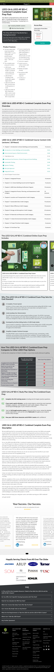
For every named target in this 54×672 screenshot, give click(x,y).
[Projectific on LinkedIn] (44, 649)
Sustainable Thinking (10, 162)
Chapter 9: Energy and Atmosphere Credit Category (28, 210)
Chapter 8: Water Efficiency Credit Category (28, 206)
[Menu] (0, 4)
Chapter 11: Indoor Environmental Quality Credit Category (28, 219)
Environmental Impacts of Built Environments (16, 153)
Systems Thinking (9, 165)
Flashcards (14, 656)
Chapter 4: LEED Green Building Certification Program (28, 187)
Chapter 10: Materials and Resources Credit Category (28, 214)
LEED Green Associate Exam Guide (36, 637)
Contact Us (45, 634)
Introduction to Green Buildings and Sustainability (17, 150)
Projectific (7, 666)
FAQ (44, 631)
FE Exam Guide (36, 655)
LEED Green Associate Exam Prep (15, 635)
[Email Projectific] (44, 646)
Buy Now (42, 43)
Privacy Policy (46, 643)
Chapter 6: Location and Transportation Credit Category (28, 197)
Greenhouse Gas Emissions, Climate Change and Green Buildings (21, 159)
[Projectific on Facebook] (46, 646)
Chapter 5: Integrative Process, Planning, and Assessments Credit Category (27, 192)
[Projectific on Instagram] (49, 646)
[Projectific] (27, 4)
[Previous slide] (2, 265)
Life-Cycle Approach (9, 168)
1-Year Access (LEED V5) (38, 36)
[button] (51, 532)
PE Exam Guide (36, 657)
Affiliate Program (26, 639)
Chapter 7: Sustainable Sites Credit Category (28, 201)
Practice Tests (15, 651)
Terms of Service (46, 640)
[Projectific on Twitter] (46, 649)
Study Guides (15, 648)
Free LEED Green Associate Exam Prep (26, 643)
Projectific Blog (36, 645)
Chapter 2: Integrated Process (28, 178)
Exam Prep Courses (16, 646)
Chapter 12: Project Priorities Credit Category (28, 223)
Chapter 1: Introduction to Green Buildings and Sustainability (28, 147)
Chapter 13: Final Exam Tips (28, 227)
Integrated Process (9, 171)
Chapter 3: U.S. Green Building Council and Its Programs (28, 183)
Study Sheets (15, 653)
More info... (14, 40)
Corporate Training (27, 637)
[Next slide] (52, 265)
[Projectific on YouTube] (49, 649)
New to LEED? (36, 633)
